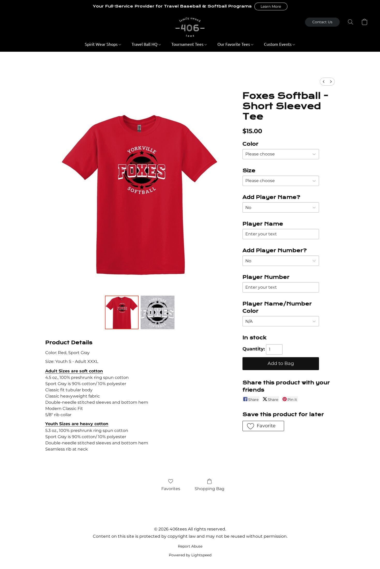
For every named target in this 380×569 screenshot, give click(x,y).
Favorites (170, 488)
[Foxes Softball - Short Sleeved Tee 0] (122, 312)
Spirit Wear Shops (102, 44)
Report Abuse (190, 546)
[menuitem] (323, 81)
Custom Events (278, 44)
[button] (270, 6)
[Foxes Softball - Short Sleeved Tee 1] (157, 312)
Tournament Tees (187, 44)
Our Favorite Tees (234, 44)
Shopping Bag (209, 488)
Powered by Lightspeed (190, 555)
